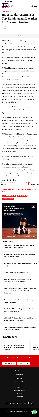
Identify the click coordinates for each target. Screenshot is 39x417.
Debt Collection (32, 183)
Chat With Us (9, 363)
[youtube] (11, 2)
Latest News (8, 241)
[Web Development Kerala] (29, 411)
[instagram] (8, 2)
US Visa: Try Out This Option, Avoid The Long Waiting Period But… (18, 301)
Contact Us (23, 363)
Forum (19, 378)
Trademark (18, 183)
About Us (19, 393)
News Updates (19, 382)
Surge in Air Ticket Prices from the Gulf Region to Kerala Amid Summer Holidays (19, 246)
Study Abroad (6, 11)
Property (24, 183)
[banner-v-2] (19, 238)
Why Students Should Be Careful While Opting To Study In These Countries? (19, 255)
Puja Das (4, 26)
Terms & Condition (19, 390)
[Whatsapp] (34, 414)
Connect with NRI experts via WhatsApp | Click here (19, 190)
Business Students (9, 196)
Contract (10, 183)
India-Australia (8, 198)
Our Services (19, 371)
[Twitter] (5, 2)
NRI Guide (19, 374)
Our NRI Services (9, 180)
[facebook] (3, 2)
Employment (22, 196)
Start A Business (3, 183)
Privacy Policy (19, 387)
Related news (10, 337)
